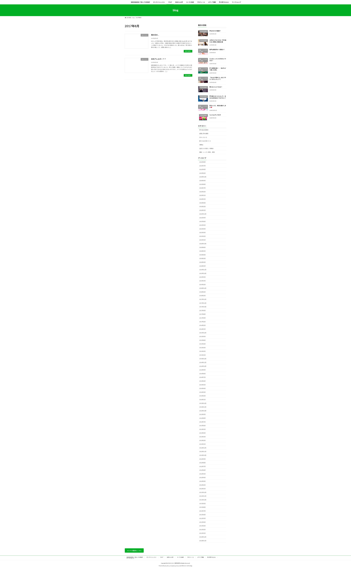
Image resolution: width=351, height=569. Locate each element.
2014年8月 (202, 373)
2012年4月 (202, 477)
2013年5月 (202, 429)
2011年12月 (202, 492)
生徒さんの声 (170, 557)
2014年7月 (202, 377)
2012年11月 (202, 451)
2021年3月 (202, 232)
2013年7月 (202, 422)
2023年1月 (202, 195)
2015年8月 (202, 340)
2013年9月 (202, 414)
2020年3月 (202, 258)
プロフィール (190, 557)
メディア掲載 (200, 557)
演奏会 (201, 144)
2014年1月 (202, 399)
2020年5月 (202, 251)
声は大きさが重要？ (215, 31)
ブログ (161, 557)
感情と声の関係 (203, 133)
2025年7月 (202, 165)
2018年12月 (202, 288)
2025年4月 (202, 169)
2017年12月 (202, 299)
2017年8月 (202, 314)
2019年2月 (202, 284)
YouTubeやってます (215, 115)
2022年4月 (202, 203)
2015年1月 (202, 355)
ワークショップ (130, 558)
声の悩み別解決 (203, 130)
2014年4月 (202, 388)
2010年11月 (202, 540)
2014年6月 (202, 381)
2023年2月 (202, 191)
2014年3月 (202, 392)
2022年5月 (202, 199)
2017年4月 (202, 318)
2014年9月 (202, 370)
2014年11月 (202, 362)
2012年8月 (202, 462)
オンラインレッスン (151, 557)
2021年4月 (202, 229)
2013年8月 (202, 418)
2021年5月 (202, 225)
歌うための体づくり (205, 141)
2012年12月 (202, 448)
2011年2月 (202, 529)
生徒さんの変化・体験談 (206, 148)
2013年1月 (202, 444)
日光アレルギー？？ (158, 59)
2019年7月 (202, 281)
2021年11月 (202, 214)
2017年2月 (202, 321)
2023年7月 (202, 188)
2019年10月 (202, 273)
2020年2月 (202, 262)
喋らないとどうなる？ (215, 87)
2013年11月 (202, 407)
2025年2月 (202, 173)
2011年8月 (202, 507)
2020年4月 (202, 255)
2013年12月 (202, 403)
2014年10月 (202, 366)
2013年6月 (202, 425)
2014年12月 (202, 358)
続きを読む (188, 51)
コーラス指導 (180, 557)
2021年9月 (202, 217)
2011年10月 (202, 500)
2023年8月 (202, 184)
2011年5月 (202, 518)
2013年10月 (202, 410)
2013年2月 (202, 440)
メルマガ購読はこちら (134, 550)
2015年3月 (202, 347)
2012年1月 (202, 488)
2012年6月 (202, 470)
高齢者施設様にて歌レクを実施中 (135, 557)
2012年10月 (202, 455)
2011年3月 (202, 526)
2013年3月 (202, 436)
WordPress (167, 566)
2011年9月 (202, 503)
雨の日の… (155, 35)
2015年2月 (202, 351)
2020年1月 (202, 266)
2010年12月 (202, 537)
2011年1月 (202, 533)
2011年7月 (202, 511)
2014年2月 (202, 396)
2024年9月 (202, 180)
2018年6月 (202, 292)
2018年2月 (202, 295)
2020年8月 (202, 247)
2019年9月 (202, 277)
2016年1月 (202, 329)
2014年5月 (202, 384)
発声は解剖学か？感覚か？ (217, 49)
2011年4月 (202, 522)
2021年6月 (202, 221)
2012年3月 (202, 481)
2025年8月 (202, 162)
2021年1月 (202, 240)
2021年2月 (202, 236)
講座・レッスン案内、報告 (207, 152)
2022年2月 (202, 206)
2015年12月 (202, 333)
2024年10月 (202, 177)
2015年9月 (202, 336)
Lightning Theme (176, 566)
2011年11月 (202, 496)
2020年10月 (202, 243)
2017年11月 (202, 303)
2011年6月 (202, 514)
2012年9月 (202, 459)
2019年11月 (202, 269)
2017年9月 (202, 310)
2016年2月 (202, 325)
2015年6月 (202, 344)
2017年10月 (202, 307)
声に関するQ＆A (211, 557)
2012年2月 (202, 485)
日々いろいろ (203, 137)
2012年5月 (202, 474)
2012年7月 (202, 466)
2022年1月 (202, 210)
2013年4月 (202, 433)
